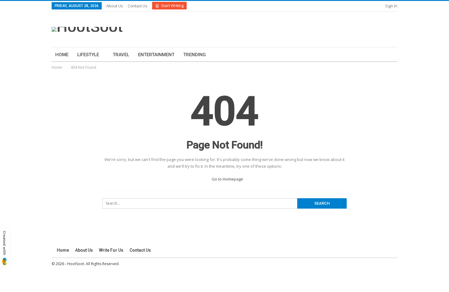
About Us (114, 6)
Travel (121, 54)
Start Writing (172, 5)
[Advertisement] (284, 28)
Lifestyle (88, 54)
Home (61, 54)
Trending (194, 54)
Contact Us (138, 6)
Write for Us (111, 250)
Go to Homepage (227, 179)
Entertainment (156, 54)
